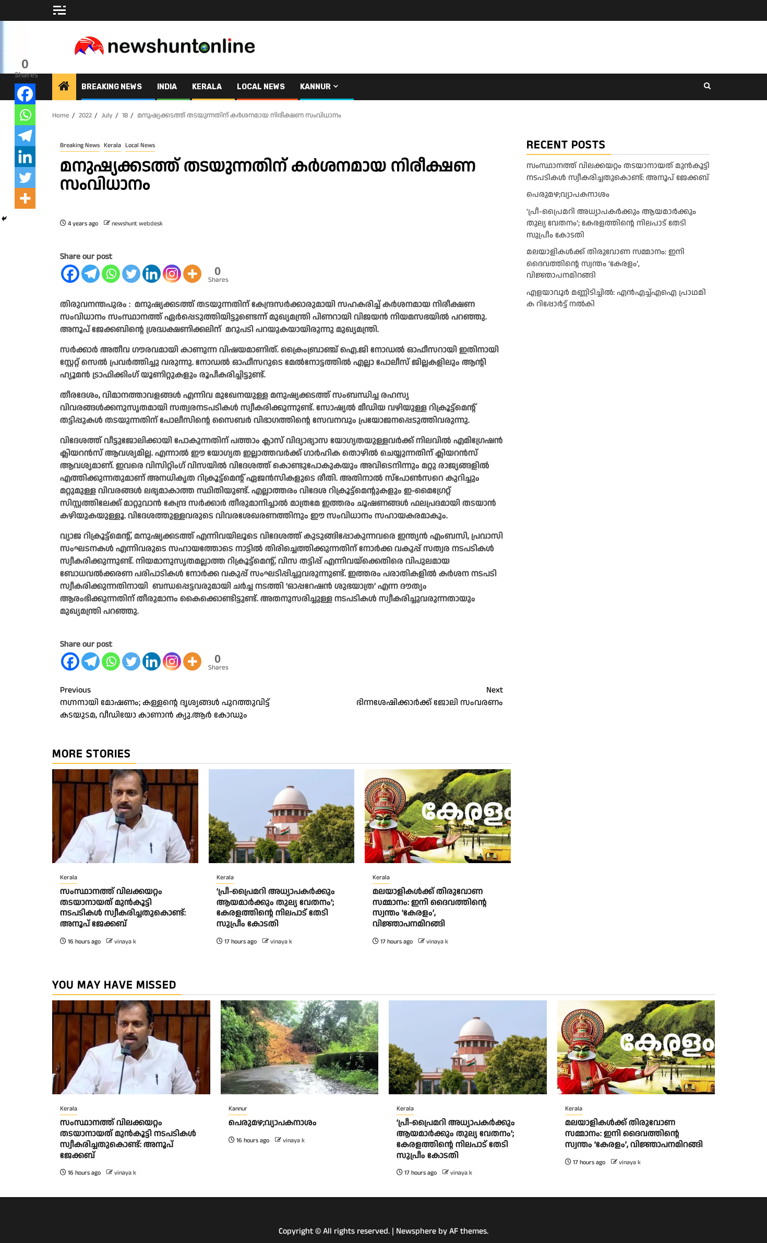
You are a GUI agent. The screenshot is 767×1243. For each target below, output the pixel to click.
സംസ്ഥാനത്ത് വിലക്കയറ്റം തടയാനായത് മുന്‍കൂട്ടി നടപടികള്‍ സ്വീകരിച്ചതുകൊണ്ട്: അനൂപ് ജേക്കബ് (123, 908)
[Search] (707, 87)
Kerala (207, 86)
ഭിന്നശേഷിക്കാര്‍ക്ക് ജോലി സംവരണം (429, 696)
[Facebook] (70, 274)
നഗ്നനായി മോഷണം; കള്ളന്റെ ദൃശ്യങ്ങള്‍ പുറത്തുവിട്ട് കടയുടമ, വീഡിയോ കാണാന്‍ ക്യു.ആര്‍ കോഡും (165, 702)
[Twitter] (131, 274)
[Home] (64, 88)
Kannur (315, 86)
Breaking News (111, 86)
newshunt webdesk (137, 223)
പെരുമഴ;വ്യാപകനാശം (567, 194)
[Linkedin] (151, 274)
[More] (192, 274)
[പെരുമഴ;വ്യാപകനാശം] (300, 1047)
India (167, 86)
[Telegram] (90, 274)
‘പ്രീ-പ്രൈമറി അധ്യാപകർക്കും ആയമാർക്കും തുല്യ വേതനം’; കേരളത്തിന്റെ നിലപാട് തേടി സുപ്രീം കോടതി (276, 908)
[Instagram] (172, 274)
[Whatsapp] (111, 274)
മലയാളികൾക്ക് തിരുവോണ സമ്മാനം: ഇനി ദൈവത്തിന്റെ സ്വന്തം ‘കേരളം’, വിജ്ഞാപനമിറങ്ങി (430, 908)
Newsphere (416, 1231)
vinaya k (125, 941)
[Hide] (4, 218)
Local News (261, 86)
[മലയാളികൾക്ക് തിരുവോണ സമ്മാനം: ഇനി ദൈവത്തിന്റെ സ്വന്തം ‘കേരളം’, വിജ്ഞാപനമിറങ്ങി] (438, 816)
